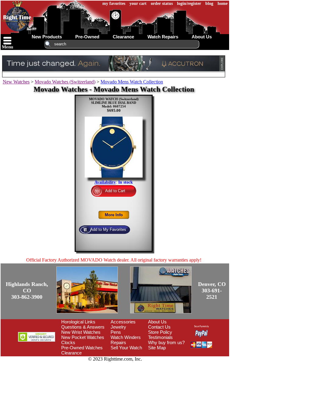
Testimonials (160, 337)
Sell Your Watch (126, 347)
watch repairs (162, 36)
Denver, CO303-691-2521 (212, 290)
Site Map (157, 347)
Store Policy (160, 332)
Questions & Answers (83, 327)
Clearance (71, 352)
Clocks (68, 342)
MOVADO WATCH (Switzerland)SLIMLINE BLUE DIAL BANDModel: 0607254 (114, 102)
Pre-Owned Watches (82, 347)
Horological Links (78, 321)
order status (162, 3)
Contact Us (159, 327)
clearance (123, 36)
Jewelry (118, 327)
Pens (116, 332)
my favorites (113, 3)
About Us (157, 321)
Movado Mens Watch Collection (132, 81)
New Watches (16, 81)
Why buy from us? (166, 342)
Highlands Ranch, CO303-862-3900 (27, 290)
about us (202, 36)
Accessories (123, 321)
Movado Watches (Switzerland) (65, 81)
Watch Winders (126, 337)
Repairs (118, 342)
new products (47, 36)
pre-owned (87, 36)
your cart (138, 3)
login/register (189, 3)
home (223, 3)
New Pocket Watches (82, 337)
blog (209, 3)
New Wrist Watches (81, 332)
